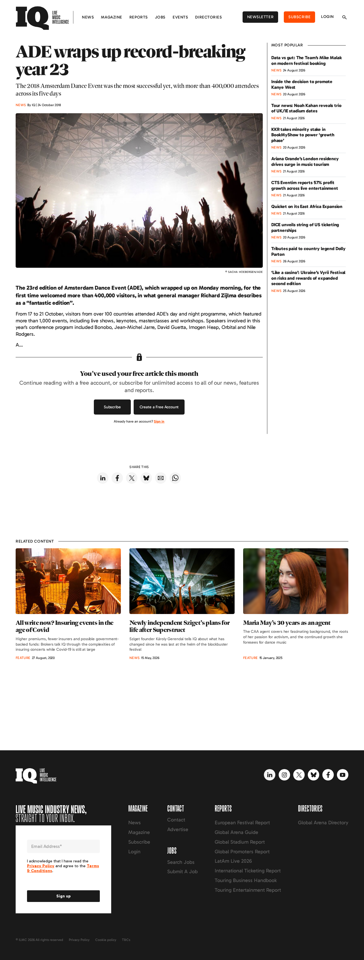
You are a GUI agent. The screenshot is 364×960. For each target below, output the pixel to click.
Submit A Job (182, 871)
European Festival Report (242, 822)
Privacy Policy (79, 940)
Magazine (111, 17)
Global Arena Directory (323, 822)
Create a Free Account (159, 407)
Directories (208, 17)
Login (327, 16)
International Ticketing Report (248, 871)
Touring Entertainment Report (248, 890)
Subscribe (299, 17)
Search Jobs (181, 862)
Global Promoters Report (242, 851)
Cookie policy (105, 940)
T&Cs (126, 940)
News (88, 17)
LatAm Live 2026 (233, 861)
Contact (176, 820)
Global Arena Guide (236, 832)
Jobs (160, 17)
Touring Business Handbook (246, 880)
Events (180, 17)
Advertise (177, 829)
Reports (138, 17)
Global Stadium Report (240, 842)
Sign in (159, 421)
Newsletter (260, 17)
